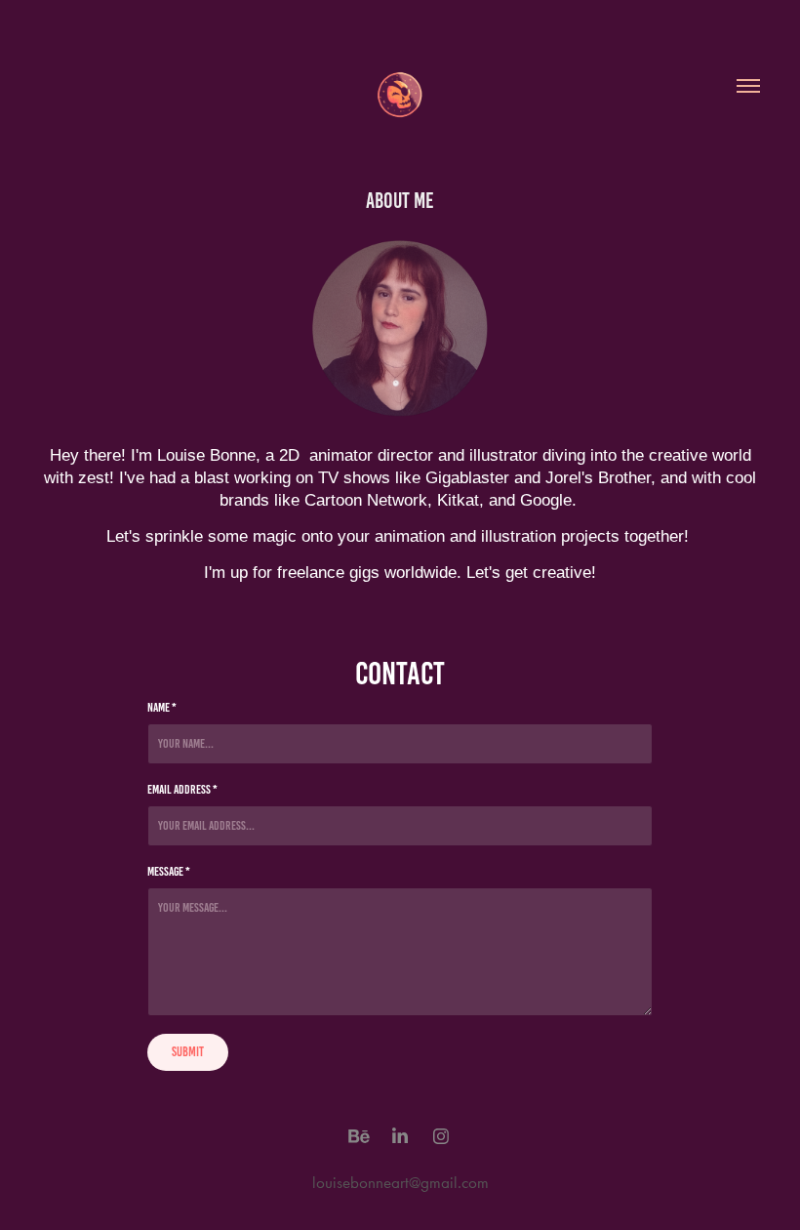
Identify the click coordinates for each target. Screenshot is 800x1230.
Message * (168, 872)
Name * (162, 708)
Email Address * (182, 790)
